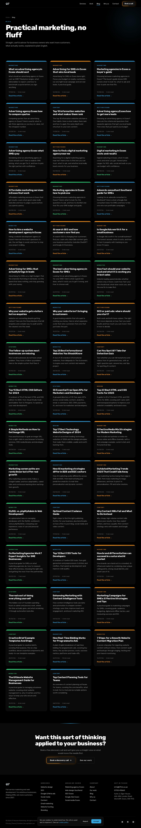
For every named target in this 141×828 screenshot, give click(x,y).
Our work (93, 790)
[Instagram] (133, 822)
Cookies (20, 823)
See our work (86, 760)
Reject (85, 821)
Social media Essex (72, 800)
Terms (14, 823)
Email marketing (47, 804)
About (92, 787)
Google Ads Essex (72, 797)
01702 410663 (119, 790)
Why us (106, 4)
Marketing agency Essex (74, 787)
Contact (115, 4)
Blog (98, 4)
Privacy (8, 823)
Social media (45, 797)
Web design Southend (73, 790)
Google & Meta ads (48, 794)
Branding (44, 810)
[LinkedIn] (122, 822)
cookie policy (63, 822)
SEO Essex (69, 794)
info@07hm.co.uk (121, 787)
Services (83, 4)
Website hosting (47, 807)
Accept (96, 821)
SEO (42, 790)
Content (44, 800)
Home (8, 17)
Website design (47, 787)
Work (91, 4)
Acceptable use (29, 823)
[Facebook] (128, 822)
